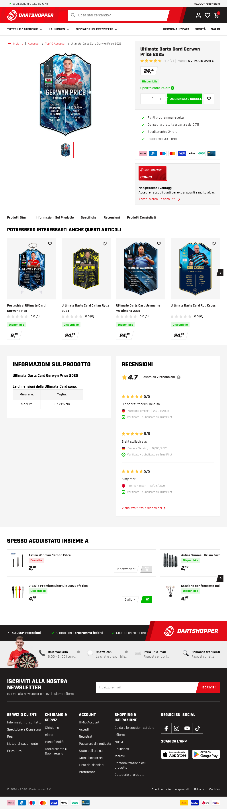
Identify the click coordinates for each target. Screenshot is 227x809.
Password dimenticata (95, 744)
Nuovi (119, 742)
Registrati (86, 737)
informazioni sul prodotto (55, 218)
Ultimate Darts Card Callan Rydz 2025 (85, 308)
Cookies (214, 789)
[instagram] (176, 728)
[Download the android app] (206, 754)
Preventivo (15, 751)
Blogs (49, 735)
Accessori (34, 43)
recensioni (112, 218)
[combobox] (120, 15)
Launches (57, 29)
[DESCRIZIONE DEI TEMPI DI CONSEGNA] (172, 88)
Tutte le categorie (22, 29)
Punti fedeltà (54, 742)
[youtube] (187, 728)
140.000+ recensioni (206, 4)
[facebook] (166, 728)
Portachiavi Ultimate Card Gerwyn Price (26, 308)
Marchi (120, 756)
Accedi (84, 729)
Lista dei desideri (91, 765)
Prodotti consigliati (141, 218)
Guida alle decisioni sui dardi (135, 728)
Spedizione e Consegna (24, 729)
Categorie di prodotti (129, 775)
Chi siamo (52, 728)
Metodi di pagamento (22, 744)
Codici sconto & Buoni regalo (56, 751)
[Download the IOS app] (175, 754)
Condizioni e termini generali (170, 789)
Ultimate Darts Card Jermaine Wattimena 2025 (138, 308)
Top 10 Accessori (55, 43)
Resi (10, 737)
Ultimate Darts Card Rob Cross (193, 306)
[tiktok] (197, 728)
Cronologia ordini (91, 758)
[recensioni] (178, 377)
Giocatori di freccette (94, 29)
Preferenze (87, 772)
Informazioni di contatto (24, 722)
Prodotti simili (18, 218)
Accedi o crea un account (157, 199)
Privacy (199, 789)
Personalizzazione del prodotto (130, 765)
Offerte (120, 735)
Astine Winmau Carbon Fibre (50, 555)
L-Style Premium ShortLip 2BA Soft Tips (58, 586)
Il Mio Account (89, 722)
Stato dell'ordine (91, 751)
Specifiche (89, 218)
